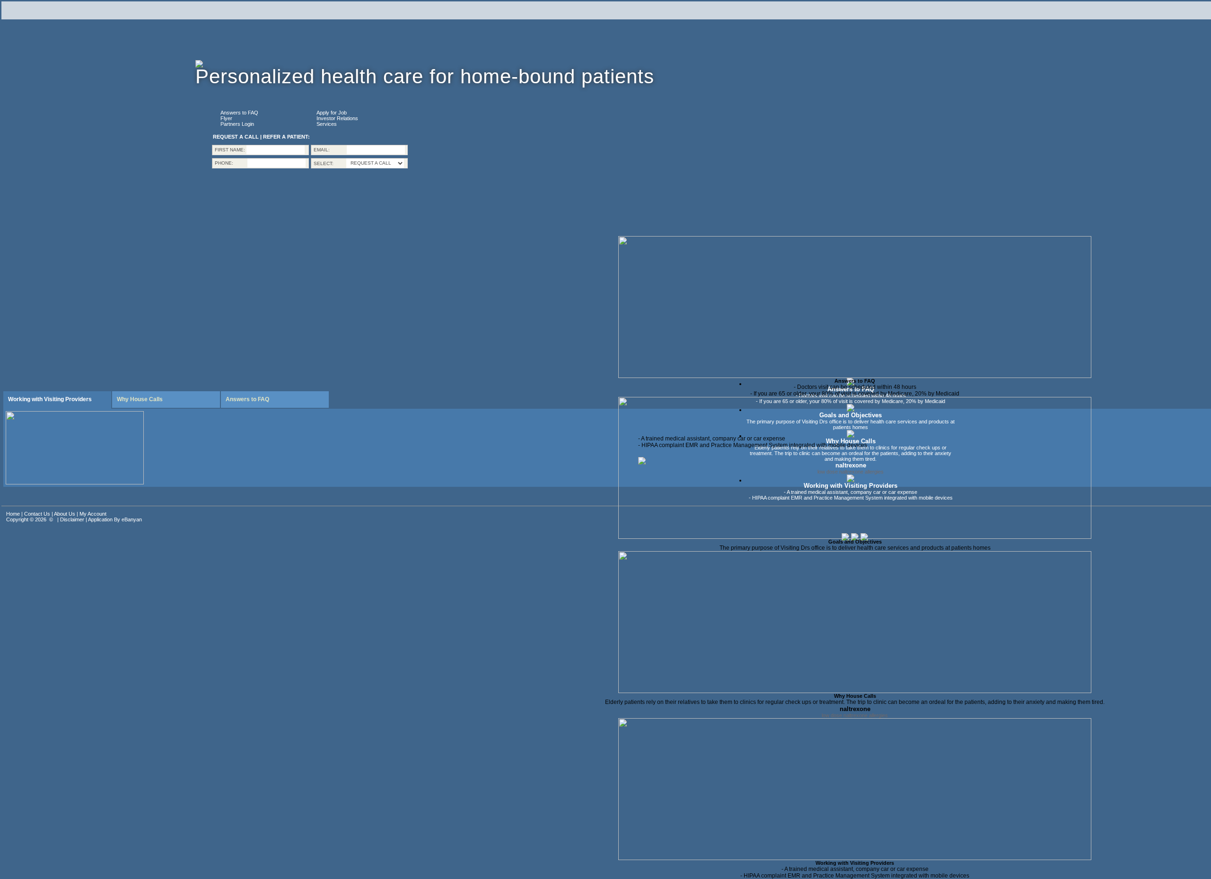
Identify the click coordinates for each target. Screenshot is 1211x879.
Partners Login (237, 124)
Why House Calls (855, 696)
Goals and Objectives (855, 542)
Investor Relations (337, 118)
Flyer (226, 118)
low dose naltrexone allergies (855, 715)
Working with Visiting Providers (855, 863)
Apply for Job (331, 112)
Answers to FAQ (239, 112)
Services (326, 124)
